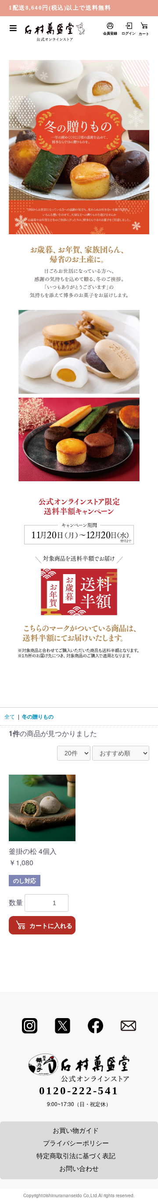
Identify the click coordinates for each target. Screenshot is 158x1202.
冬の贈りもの (38, 716)
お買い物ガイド (76, 1130)
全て (9, 716)
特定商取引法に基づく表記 (75, 1155)
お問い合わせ (79, 1168)
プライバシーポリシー (76, 1142)
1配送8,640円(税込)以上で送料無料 (60, 7)
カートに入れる (50, 925)
